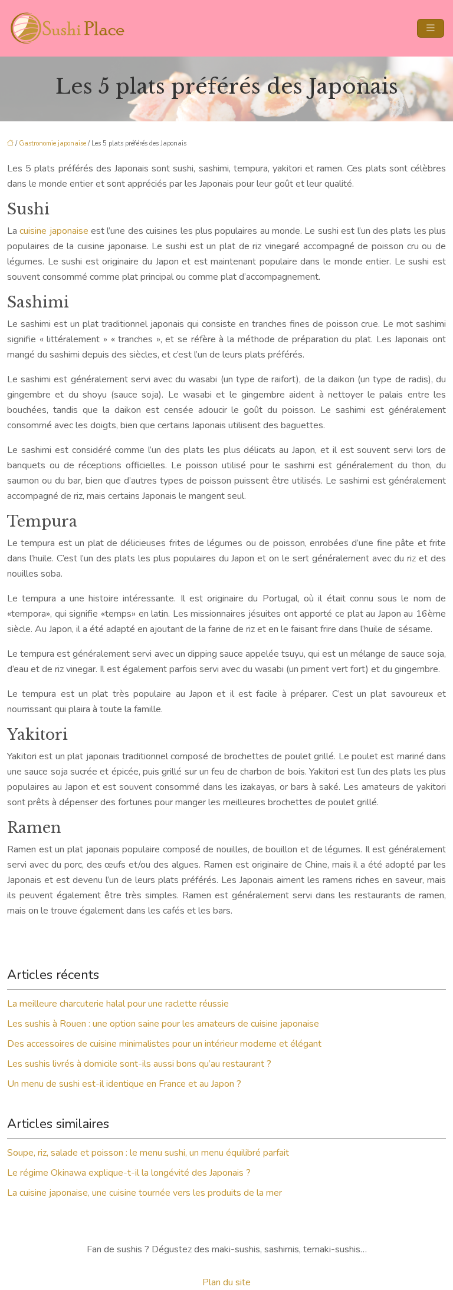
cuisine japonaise (53, 230)
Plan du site (226, 1282)
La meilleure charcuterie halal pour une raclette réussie (118, 1003)
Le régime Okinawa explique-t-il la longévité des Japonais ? (129, 1172)
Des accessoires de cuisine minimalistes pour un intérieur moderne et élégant (164, 1043)
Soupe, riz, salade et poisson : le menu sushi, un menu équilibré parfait (148, 1152)
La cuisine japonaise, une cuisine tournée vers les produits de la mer (144, 1192)
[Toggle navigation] (430, 28)
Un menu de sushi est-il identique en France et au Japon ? (124, 1083)
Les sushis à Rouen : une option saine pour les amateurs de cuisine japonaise (163, 1023)
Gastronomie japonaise (52, 143)
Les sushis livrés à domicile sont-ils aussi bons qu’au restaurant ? (139, 1063)
